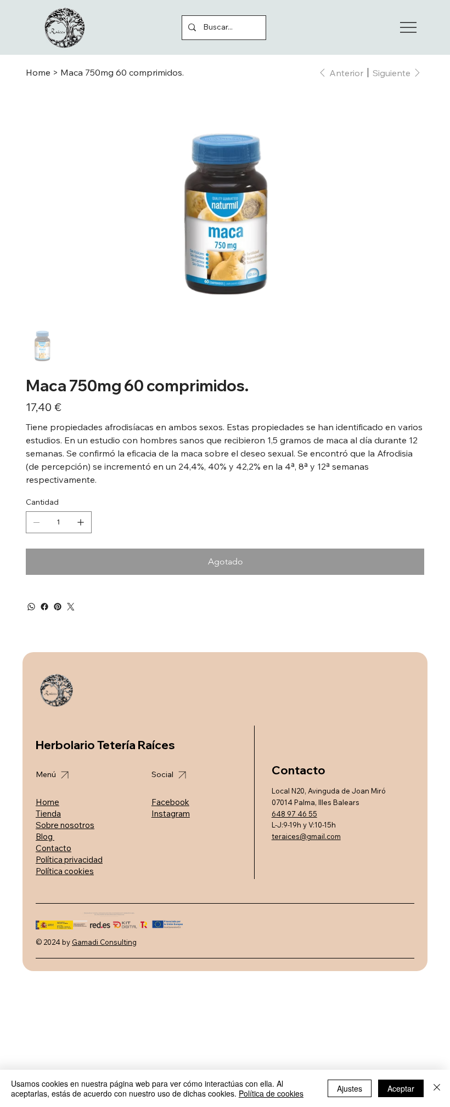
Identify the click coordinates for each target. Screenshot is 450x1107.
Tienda (48, 813)
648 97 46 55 (294, 813)
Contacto (53, 848)
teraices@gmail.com (306, 836)
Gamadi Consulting (104, 942)
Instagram (170, 813)
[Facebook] (44, 606)
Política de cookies (271, 1093)
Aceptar (400, 1088)
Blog (45, 836)
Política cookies (65, 871)
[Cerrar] (436, 1088)
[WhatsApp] (31, 606)
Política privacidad (69, 859)
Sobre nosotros (65, 825)
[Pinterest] (57, 606)
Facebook (170, 802)
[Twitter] (70, 606)
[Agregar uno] (81, 522)
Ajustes (349, 1088)
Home (47, 802)
